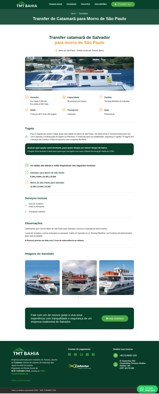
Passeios (71, 4)
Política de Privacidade (20, 381)
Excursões (101, 4)
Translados (55, 4)
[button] (78, 297)
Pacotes (85, 4)
